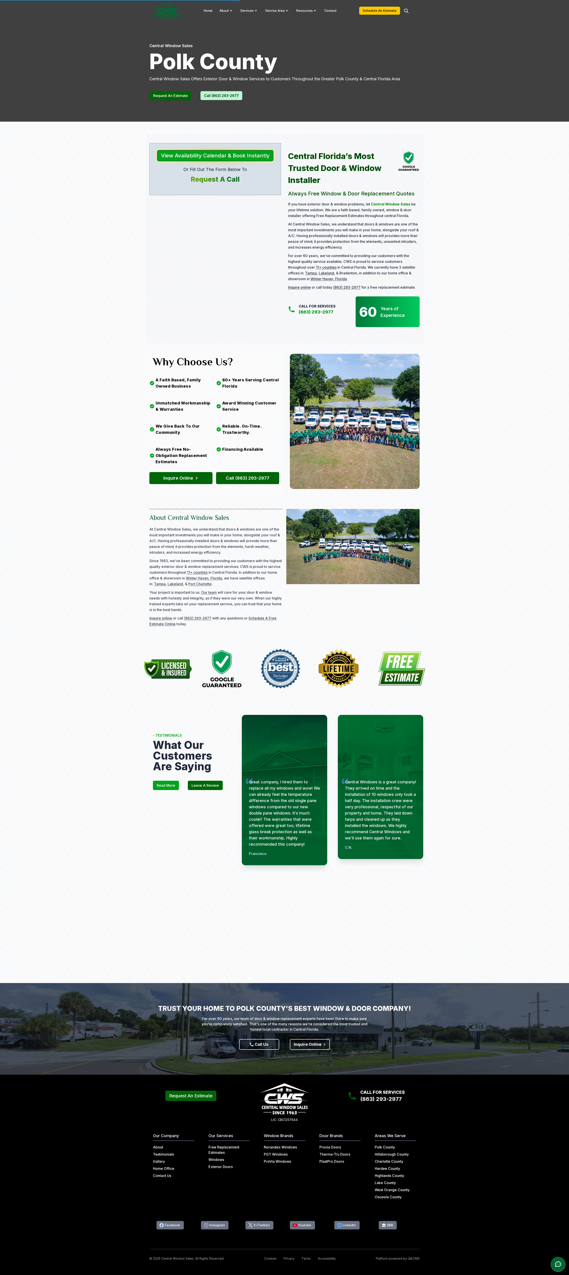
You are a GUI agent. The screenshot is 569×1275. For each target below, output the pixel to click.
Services (247, 10)
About (224, 10)
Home (208, 10)
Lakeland (326, 273)
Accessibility (327, 1258)
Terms (306, 1258)
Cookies (270, 1258)
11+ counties (326, 267)
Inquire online (299, 287)
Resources (304, 10)
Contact (330, 10)
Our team (209, 592)
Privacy (289, 1258)
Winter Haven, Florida (329, 279)
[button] (231, 10)
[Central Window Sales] (167, 10)
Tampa (311, 273)
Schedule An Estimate (380, 10)
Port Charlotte (200, 584)
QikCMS (414, 1258)
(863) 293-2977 (347, 287)
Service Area (275, 10)
